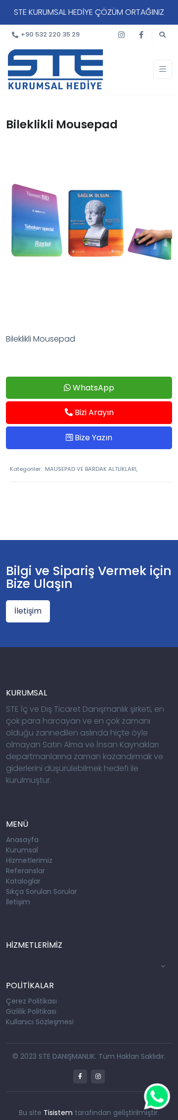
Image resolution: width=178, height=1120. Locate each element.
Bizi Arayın (93, 412)
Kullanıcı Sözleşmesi (40, 1022)
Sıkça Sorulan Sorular (41, 891)
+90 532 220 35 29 (50, 34)
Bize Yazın (92, 437)
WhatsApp (92, 387)
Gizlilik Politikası (31, 1011)
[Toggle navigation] (162, 69)
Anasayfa (22, 840)
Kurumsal (22, 850)
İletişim (28, 611)
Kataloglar (23, 881)
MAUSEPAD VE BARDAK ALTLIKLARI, (91, 469)
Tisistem (58, 1113)
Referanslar (25, 871)
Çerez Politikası (31, 1001)
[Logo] (55, 69)
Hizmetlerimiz (29, 860)
